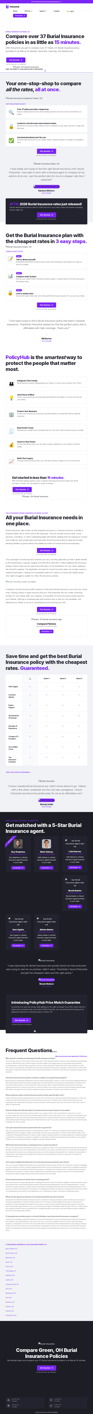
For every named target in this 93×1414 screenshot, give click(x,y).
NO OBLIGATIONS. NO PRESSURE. (47, 219)
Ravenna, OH (10, 1302)
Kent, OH (9, 1297)
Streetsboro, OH (11, 1315)
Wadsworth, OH (11, 1293)
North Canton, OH (11, 1253)
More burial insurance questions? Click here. (71, 1056)
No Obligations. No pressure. (16, 64)
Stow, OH (9, 1289)
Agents (42, 11)
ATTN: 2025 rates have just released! (45, 1)
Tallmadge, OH (11, 1271)
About (15, 11)
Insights (56, 11)
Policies (28, 11)
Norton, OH (9, 1266)
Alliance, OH (10, 1306)
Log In (70, 11)
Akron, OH (9, 1262)
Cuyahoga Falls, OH (12, 1284)
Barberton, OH (10, 1258)
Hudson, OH (10, 1311)
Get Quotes (19, 15)
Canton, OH (9, 1280)
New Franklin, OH (11, 1249)
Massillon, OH (10, 1275)
